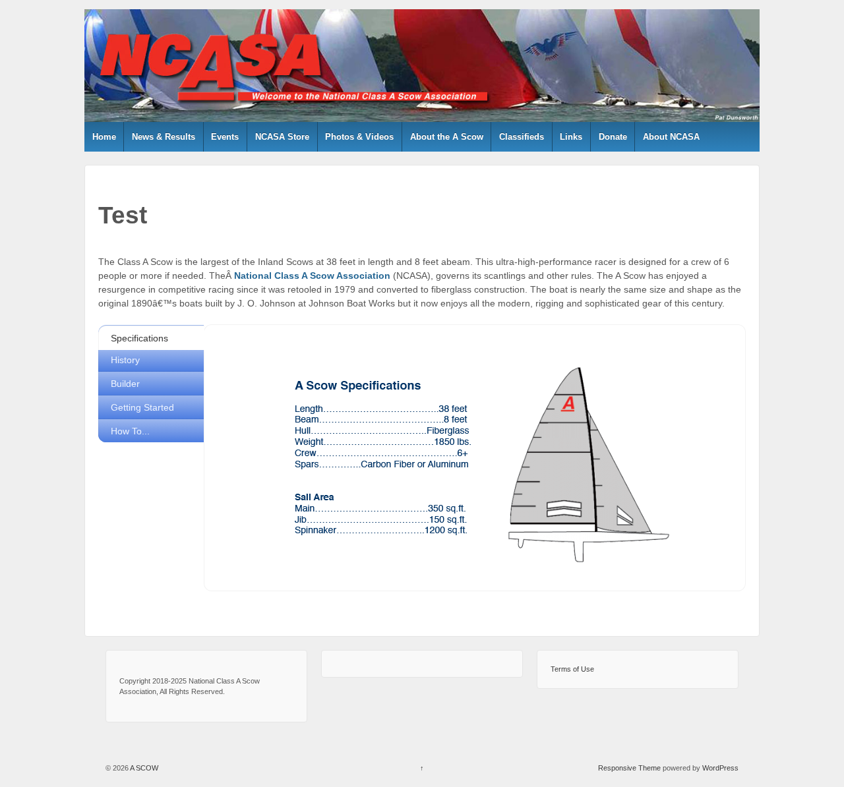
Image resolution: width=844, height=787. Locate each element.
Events (225, 137)
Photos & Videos (359, 137)
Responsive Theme (629, 768)
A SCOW (143, 768)
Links (571, 137)
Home (104, 137)
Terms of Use (572, 669)
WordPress (720, 768)
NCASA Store (282, 137)
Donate (613, 137)
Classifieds (521, 137)
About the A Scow (446, 137)
